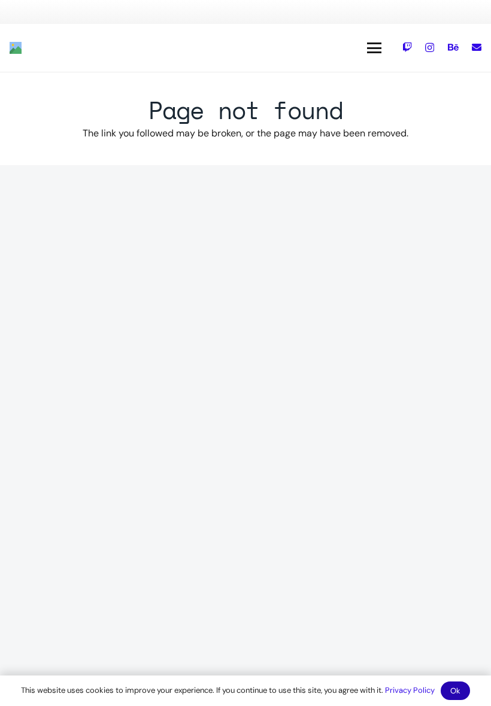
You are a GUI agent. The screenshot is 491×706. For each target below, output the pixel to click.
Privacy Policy (410, 690)
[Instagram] (429, 47)
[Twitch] (407, 47)
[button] (374, 48)
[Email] (476, 47)
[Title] (16, 48)
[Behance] (453, 47)
